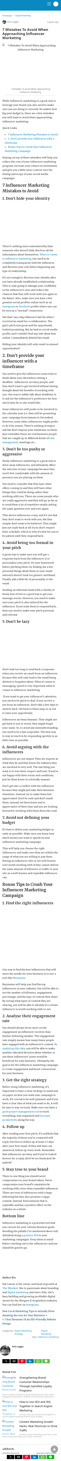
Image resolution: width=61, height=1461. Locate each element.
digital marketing (18, 1292)
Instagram (8, 306)
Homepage (7, 15)
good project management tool (20, 1111)
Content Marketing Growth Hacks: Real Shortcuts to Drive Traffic (38, 1426)
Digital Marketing (23, 15)
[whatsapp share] (38, 1362)
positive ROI (31, 1235)
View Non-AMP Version (46, 1453)
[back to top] (54, 1449)
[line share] (46, 1362)
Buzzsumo (19, 977)
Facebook (24, 306)
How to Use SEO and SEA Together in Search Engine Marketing (35, 1406)
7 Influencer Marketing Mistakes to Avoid (33, 134)
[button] (6, 1361)
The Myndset (10, 1288)
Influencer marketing (48, 1337)
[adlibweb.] (16, 6)
